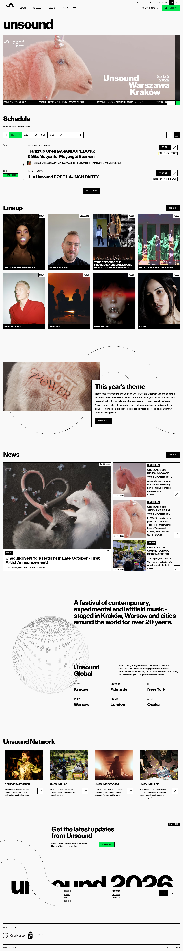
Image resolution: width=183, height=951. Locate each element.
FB (144, 3)
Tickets (51, 8)
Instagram (116, 891)
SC (151, 3)
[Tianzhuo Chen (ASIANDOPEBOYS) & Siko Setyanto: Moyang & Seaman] (175, 147)
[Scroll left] (6, 135)
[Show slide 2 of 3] (173, 102)
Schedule (37, 8)
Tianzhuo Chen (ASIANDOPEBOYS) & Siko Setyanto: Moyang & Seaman (61, 153)
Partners (68, 901)
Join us (65, 8)
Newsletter (161, 3)
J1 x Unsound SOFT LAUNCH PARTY (63, 176)
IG (138, 3)
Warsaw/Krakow (148, 8)
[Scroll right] (81, 135)
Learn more (91, 191)
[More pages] (74, 8)
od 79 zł (163, 173)
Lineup (23, 8)
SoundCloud (117, 898)
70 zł (164, 147)
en (172, 3)
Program (67, 891)
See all (172, 208)
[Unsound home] (10, 5)
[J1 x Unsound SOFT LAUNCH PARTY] (175, 173)
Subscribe (106, 845)
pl (177, 3)
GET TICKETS (170, 8)
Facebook (116, 895)
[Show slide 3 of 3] (177, 102)
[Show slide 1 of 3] (169, 102)
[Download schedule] (177, 135)
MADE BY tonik (173, 948)
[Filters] (169, 135)
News (66, 898)
